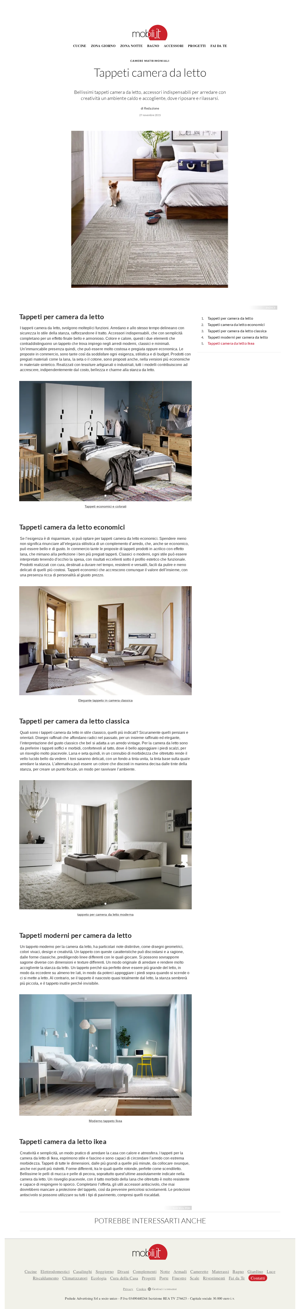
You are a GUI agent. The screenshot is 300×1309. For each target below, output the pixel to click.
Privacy (128, 1289)
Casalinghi (82, 1271)
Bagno (153, 45)
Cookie (141, 1289)
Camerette (199, 1271)
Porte (164, 1278)
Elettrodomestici (55, 1271)
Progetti (197, 45)
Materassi (220, 1271)
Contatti (258, 1278)
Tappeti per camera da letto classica (237, 331)
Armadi (180, 1271)
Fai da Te (218, 45)
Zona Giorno (103, 45)
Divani (123, 1271)
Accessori (173, 45)
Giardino (255, 1271)
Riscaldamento (46, 1278)
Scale (194, 1278)
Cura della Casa (124, 1278)
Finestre (179, 1278)
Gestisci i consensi (164, 1289)
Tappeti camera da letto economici (236, 324)
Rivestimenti (214, 1278)
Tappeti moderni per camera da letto (238, 337)
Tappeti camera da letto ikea (231, 343)
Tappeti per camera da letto (230, 318)
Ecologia (98, 1278)
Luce (271, 1271)
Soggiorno (105, 1271)
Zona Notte (131, 45)
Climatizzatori (74, 1278)
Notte (165, 1271)
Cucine (79, 45)
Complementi (145, 1271)
